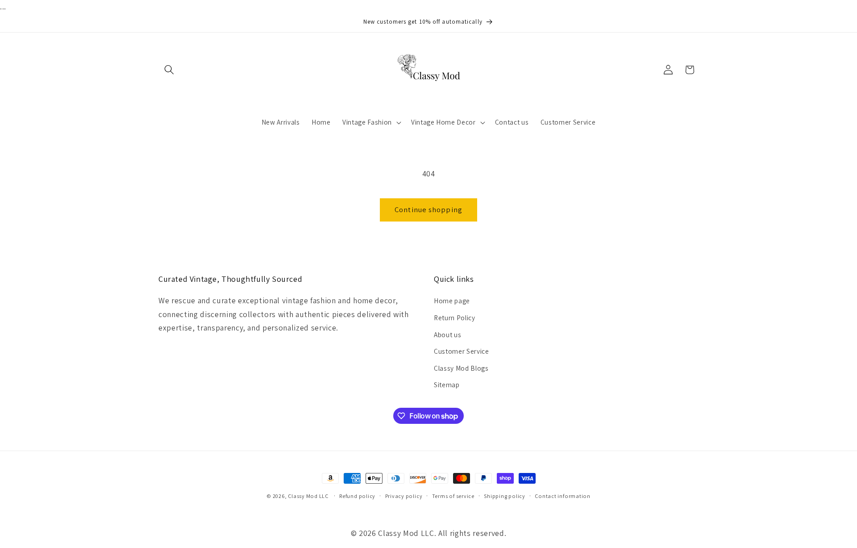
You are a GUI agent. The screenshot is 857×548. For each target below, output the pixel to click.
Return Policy (454, 317)
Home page (452, 300)
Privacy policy (404, 496)
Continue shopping (428, 209)
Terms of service (453, 496)
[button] (169, 69)
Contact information (563, 496)
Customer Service (461, 351)
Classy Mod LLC (309, 496)
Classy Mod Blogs (461, 368)
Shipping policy (504, 496)
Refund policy (357, 496)
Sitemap (447, 384)
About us (447, 334)
